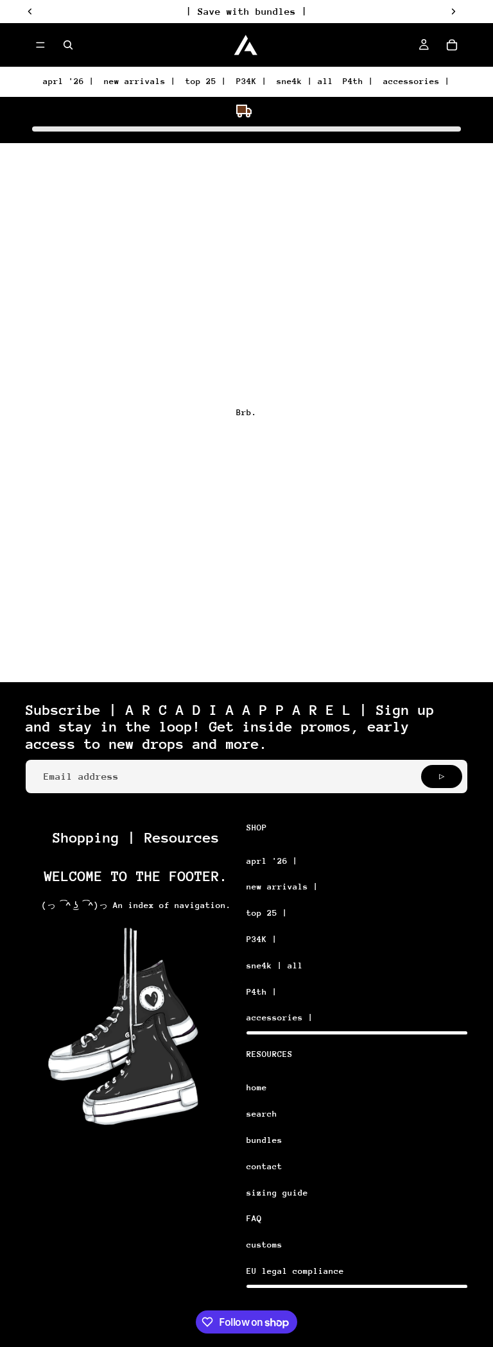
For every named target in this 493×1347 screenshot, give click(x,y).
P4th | (358, 81)
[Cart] (452, 45)
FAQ (254, 1218)
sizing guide (277, 1192)
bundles (264, 1140)
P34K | (251, 81)
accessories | (416, 81)
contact (264, 1166)
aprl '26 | (68, 81)
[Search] (68, 45)
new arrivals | (140, 81)
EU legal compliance (295, 1271)
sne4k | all (305, 81)
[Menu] (40, 45)
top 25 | (206, 81)
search (261, 1114)
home (256, 1087)
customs (264, 1244)
